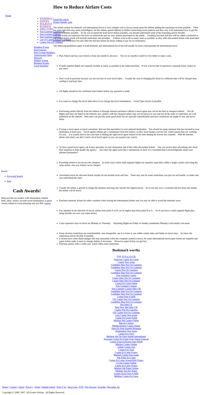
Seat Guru (72, 387)
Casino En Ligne (126, 334)
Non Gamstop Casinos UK (52, 31)
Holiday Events (41, 60)
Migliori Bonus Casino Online (126, 326)
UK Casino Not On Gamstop (126, 299)
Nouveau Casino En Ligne (126, 259)
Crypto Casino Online (126, 363)
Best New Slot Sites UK (126, 307)
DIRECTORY (46, 29)
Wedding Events (41, 47)
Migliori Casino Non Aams (126, 355)
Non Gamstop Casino (126, 275)
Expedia (102, 387)
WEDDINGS (46, 18)
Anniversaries (40, 55)
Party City (61, 387)
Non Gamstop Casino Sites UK (126, 288)
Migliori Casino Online (126, 344)
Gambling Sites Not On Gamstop (126, 265)
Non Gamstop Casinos (50, 34)
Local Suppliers (41, 66)
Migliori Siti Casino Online (126, 320)
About (21, 387)
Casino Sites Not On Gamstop (126, 278)
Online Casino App (126, 347)
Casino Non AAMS (126, 296)
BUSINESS (45, 26)
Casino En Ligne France (126, 352)
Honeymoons (40, 50)
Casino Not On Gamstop (51, 42)
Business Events (41, 63)
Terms (37, 387)
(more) (47, 203)
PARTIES (44, 21)
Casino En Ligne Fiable (126, 283)
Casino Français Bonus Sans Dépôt (126, 341)
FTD (81, 387)
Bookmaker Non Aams (126, 331)
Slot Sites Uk (126, 304)
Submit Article (48, 387)
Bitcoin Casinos (126, 323)
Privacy (29, 387)
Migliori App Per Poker (126, 371)
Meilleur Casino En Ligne (126, 376)
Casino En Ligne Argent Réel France (126, 360)
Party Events (40, 52)
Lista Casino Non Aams (126, 315)
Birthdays (50, 52)
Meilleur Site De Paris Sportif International (126, 336)
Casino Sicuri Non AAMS (126, 373)
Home (8, 15)
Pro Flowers (90, 387)
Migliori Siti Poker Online (126, 368)
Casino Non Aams (126, 262)
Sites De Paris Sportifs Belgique (126, 328)
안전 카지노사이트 (126, 256)
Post (9, 181)
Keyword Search (15, 176)
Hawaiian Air (113, 387)
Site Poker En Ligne (126, 357)
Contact (13, 387)
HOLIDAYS (46, 23)
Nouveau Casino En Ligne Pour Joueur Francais (126, 339)
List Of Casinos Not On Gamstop (55, 39)
